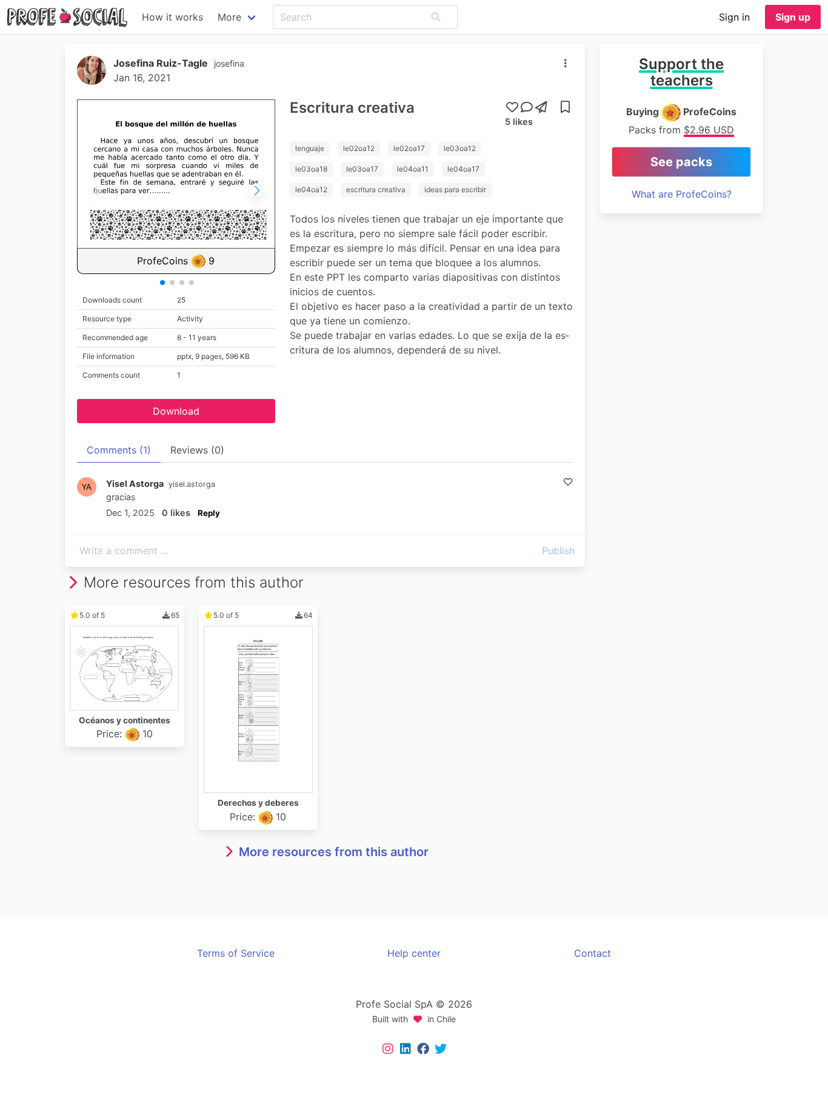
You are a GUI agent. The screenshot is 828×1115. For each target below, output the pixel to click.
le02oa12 (359, 148)
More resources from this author (334, 852)
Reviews (197, 450)
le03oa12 (460, 148)
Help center (414, 953)
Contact (592, 953)
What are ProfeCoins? (682, 194)
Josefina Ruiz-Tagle (160, 63)
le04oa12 (311, 189)
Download (176, 411)
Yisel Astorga (135, 483)
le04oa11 (413, 168)
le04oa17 (463, 168)
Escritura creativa (352, 107)
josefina (229, 63)
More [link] (229, 17)
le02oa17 (409, 148)
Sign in (734, 17)
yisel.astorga (192, 484)
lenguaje (309, 148)
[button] (436, 17)
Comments (119, 450)
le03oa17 (362, 168)
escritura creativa (376, 189)
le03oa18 (311, 168)
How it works (172, 17)
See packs (681, 162)
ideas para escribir (455, 189)
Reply (209, 513)
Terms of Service (236, 953)
